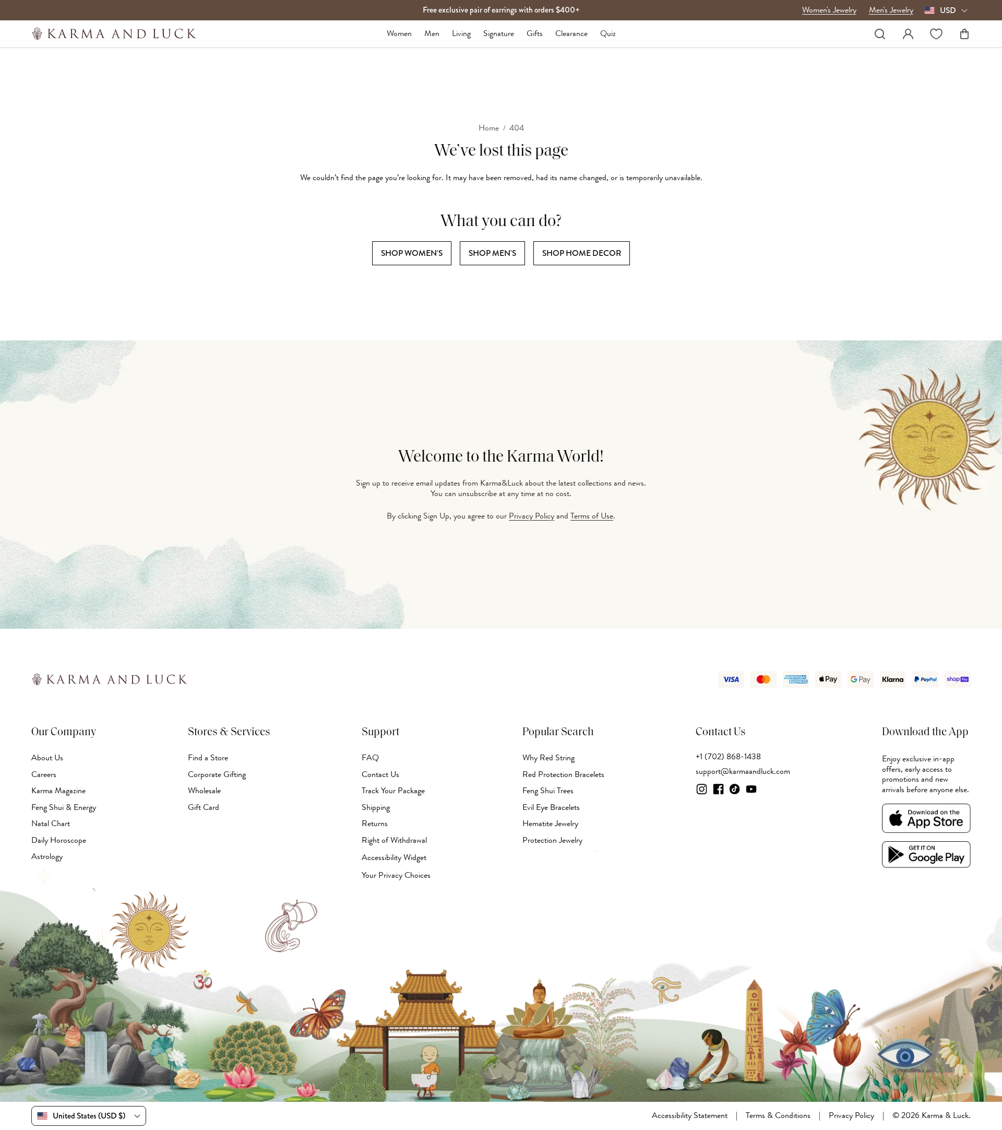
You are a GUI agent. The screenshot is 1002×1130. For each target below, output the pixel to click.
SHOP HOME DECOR (581, 253)
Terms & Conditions (778, 1116)
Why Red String (548, 757)
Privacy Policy (531, 516)
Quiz (608, 34)
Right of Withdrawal (394, 840)
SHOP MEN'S (492, 253)
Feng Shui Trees (548, 790)
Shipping (376, 807)
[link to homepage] (114, 33)
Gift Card (203, 807)
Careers (43, 774)
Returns (375, 823)
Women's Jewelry (829, 10)
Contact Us (380, 774)
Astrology (47, 856)
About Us (47, 757)
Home (489, 128)
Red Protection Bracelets (563, 774)
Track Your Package (393, 790)
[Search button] (880, 34)
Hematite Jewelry (550, 823)
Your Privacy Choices (396, 875)
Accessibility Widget (394, 858)
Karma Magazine (58, 790)
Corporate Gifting (217, 774)
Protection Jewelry (552, 840)
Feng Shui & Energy (63, 807)
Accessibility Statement (689, 1116)
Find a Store (208, 757)
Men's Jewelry (891, 10)
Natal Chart (50, 823)
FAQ (370, 757)
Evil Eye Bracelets (551, 807)
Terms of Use (591, 516)
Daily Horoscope (58, 840)
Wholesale (204, 790)
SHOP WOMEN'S (412, 253)
